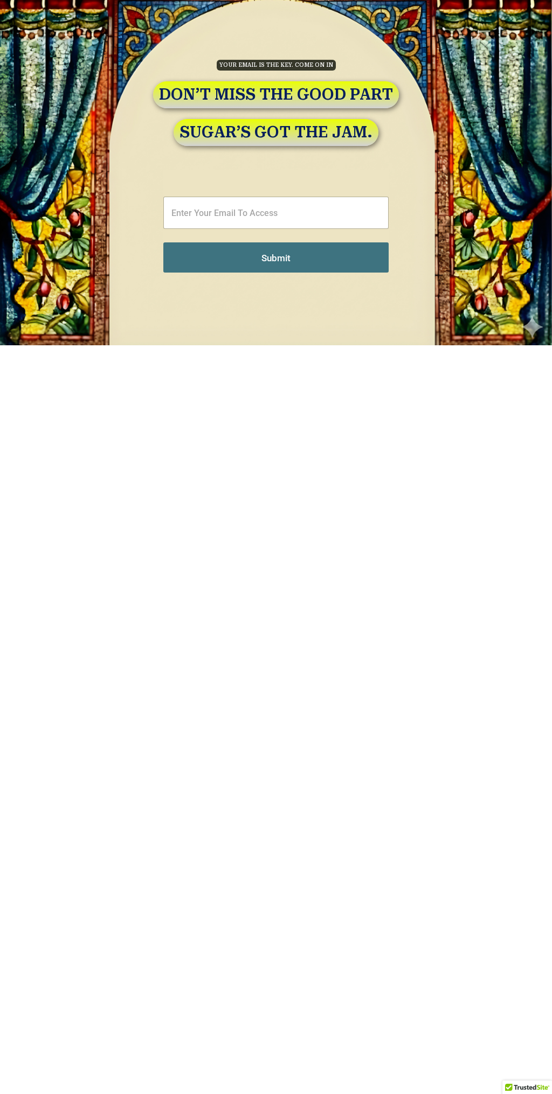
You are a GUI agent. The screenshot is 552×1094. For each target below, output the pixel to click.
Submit (276, 258)
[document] (276, 547)
